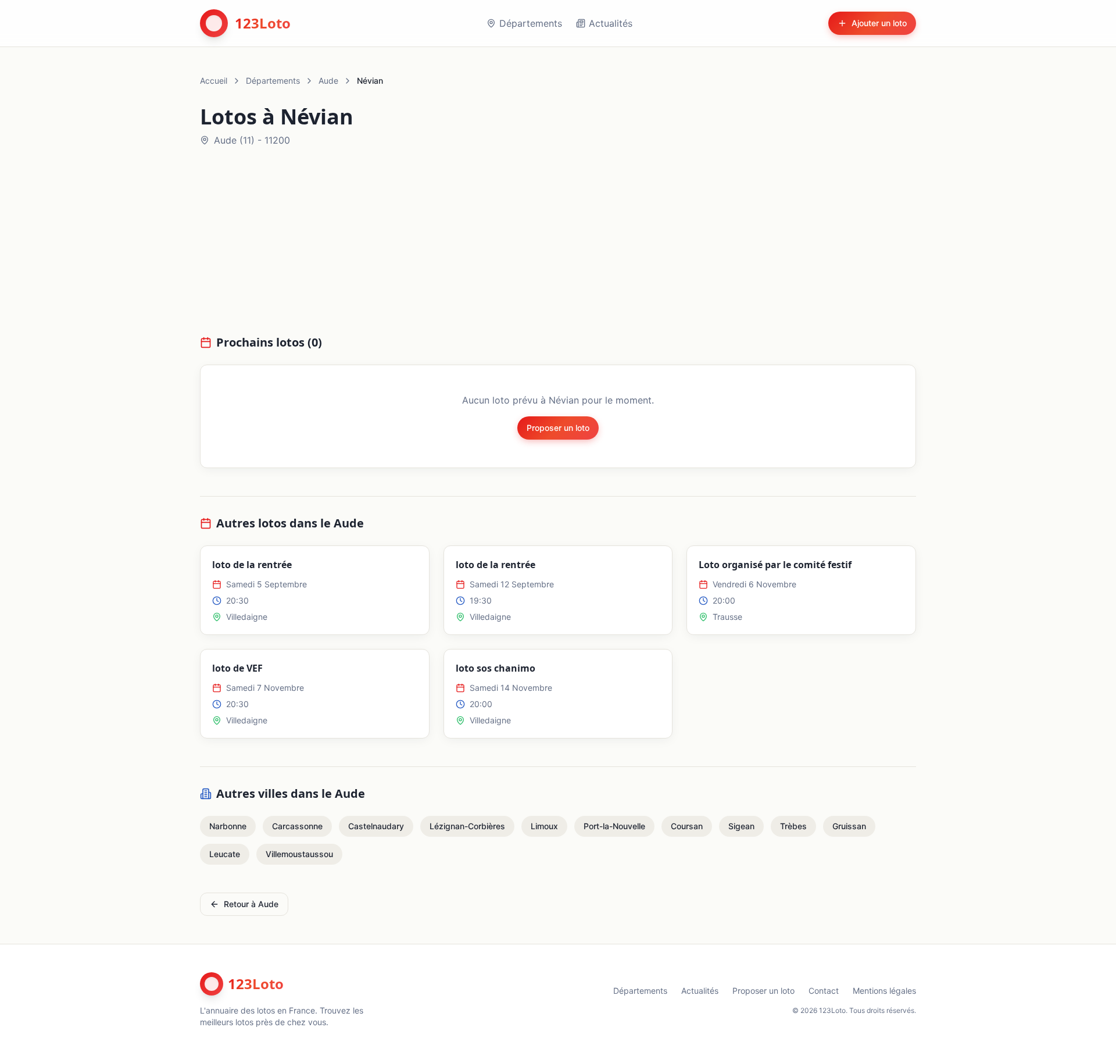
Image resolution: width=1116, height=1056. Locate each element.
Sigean (741, 826)
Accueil (213, 80)
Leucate (224, 854)
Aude (328, 80)
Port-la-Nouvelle (614, 826)
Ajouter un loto (879, 23)
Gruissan (849, 826)
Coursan (687, 826)
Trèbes (793, 826)
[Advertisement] (558, 247)
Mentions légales (884, 991)
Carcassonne (297, 826)
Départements (530, 23)
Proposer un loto (558, 428)
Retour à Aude (251, 904)
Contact (824, 991)
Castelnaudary (376, 826)
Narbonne (227, 826)
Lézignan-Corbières (467, 826)
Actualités (610, 23)
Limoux (544, 826)
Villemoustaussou (299, 854)
